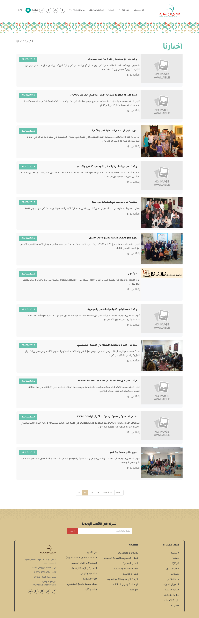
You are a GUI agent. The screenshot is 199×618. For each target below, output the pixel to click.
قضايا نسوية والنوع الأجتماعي (82, 584)
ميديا (111, 10)
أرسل (72, 531)
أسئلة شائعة (96, 10)
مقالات (125, 10)
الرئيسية (139, 10)
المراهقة (134, 589)
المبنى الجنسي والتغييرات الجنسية (121, 558)
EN (20, 10)
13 (98, 492)
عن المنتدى (78, 10)
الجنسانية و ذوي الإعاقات (125, 584)
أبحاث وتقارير (91, 589)
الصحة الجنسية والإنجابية (126, 568)
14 (91, 492)
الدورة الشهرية (90, 578)
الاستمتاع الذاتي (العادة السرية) (81, 557)
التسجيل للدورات (171, 584)
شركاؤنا (175, 563)
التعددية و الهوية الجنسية (84, 568)
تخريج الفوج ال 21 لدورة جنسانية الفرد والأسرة (114, 130)
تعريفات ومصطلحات (128, 552)
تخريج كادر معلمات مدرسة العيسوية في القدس (113, 237)
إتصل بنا (175, 605)
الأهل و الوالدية (130, 574)
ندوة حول (132, 273)
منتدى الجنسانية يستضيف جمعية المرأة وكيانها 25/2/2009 (107, 416)
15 (85, 492)
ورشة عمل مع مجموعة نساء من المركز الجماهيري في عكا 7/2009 (103, 94)
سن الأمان (92, 552)
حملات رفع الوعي (88, 573)
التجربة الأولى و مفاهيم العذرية (122, 579)
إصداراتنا (175, 574)
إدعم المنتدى (172, 568)
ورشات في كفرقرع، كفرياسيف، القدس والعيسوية (112, 309)
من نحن (175, 558)
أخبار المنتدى (173, 579)
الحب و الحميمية (130, 563)
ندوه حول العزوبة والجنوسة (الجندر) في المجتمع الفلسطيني (107, 345)
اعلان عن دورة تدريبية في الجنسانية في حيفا (114, 202)
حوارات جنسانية (171, 595)
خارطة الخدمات (171, 600)
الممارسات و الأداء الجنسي (84, 563)
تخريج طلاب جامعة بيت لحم (123, 452)
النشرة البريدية (172, 589)
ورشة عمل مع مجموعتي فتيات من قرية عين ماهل (112, 59)
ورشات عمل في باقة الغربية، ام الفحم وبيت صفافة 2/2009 (107, 380)
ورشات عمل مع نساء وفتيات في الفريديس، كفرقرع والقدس (107, 166)
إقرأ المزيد (135, 75)
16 (79, 492)
